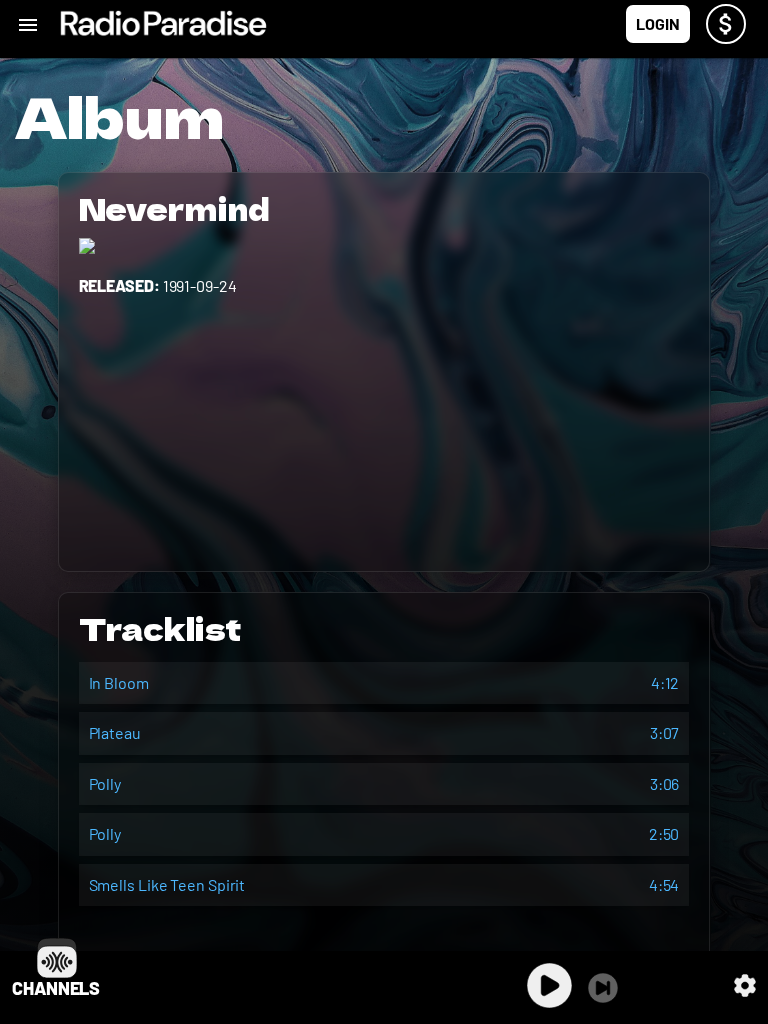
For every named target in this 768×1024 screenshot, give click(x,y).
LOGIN (658, 23)
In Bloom (119, 682)
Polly (105, 783)
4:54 (664, 884)
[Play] (549, 985)
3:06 (665, 783)
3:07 (665, 732)
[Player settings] (745, 985)
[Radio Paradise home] (163, 24)
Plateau (115, 732)
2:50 (664, 833)
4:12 (665, 682)
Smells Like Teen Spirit (167, 884)
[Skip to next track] (603, 988)
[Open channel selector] (57, 958)
